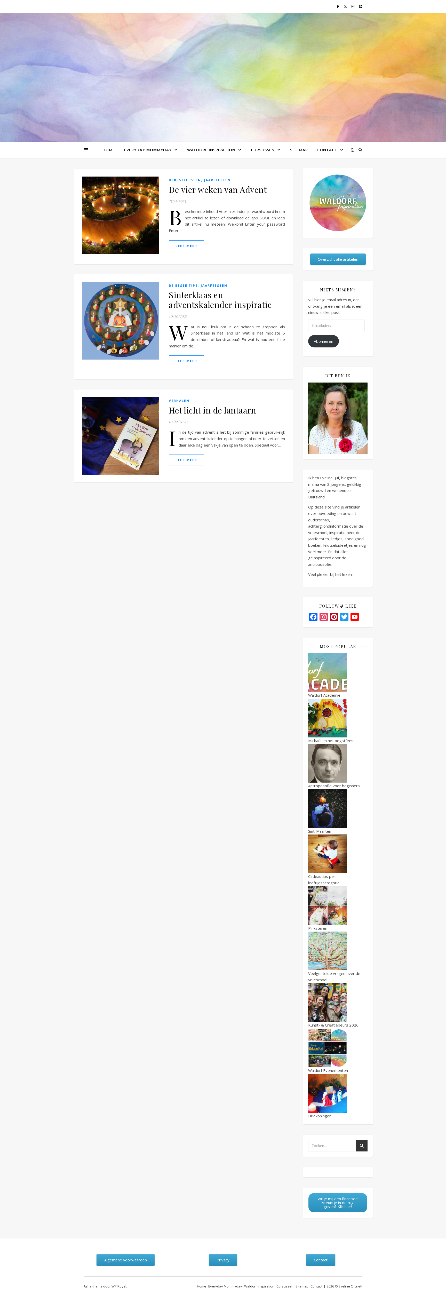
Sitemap (299, 149)
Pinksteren (317, 928)
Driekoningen (319, 1115)
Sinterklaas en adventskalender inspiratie (220, 299)
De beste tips (183, 285)
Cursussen (263, 149)
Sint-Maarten (319, 831)
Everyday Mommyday (148, 149)
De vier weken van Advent (218, 189)
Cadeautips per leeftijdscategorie (324, 879)
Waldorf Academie (324, 695)
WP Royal (119, 1286)
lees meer (186, 245)
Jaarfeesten (217, 180)
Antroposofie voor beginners (334, 785)
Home (108, 149)
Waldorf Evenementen (328, 1070)
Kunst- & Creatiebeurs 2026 (333, 1025)
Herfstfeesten (185, 180)
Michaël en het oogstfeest (331, 740)
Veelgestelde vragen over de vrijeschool (334, 976)
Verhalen (179, 401)
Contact (327, 149)
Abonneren (323, 341)
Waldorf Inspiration (211, 149)
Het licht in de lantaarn (212, 410)
